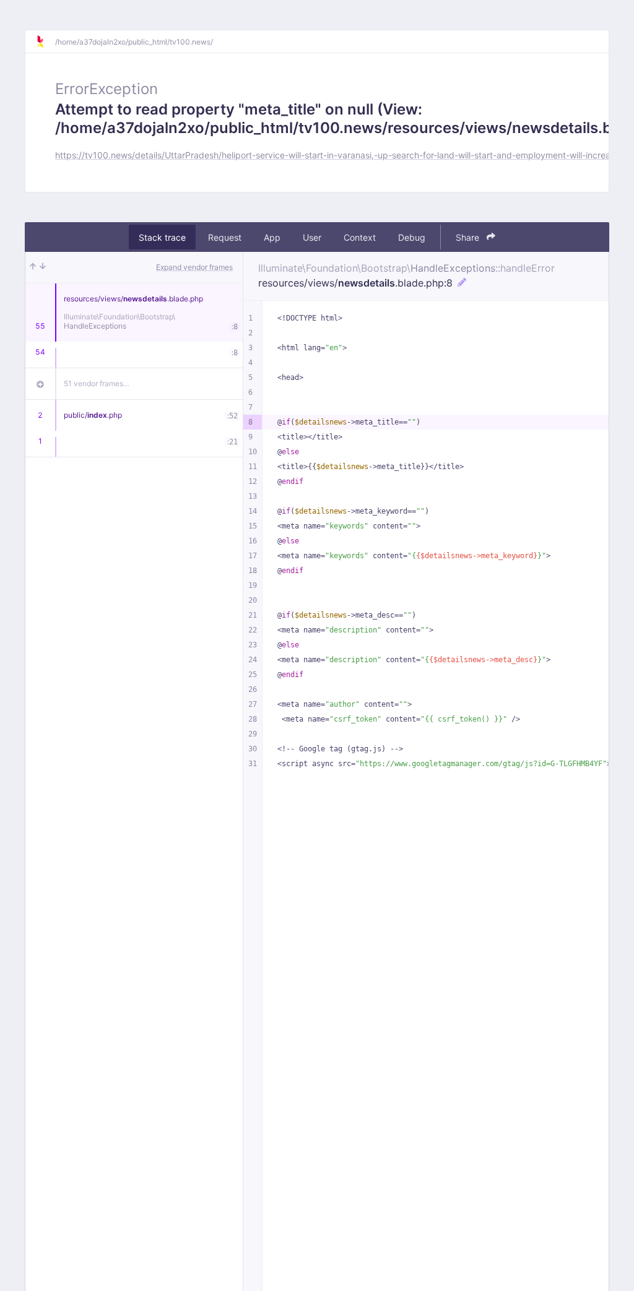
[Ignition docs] (45, 41)
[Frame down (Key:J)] (42, 267)
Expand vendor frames (194, 267)
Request (224, 237)
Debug (411, 237)
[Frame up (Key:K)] (33, 267)
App (272, 237)
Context (360, 237)
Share (469, 237)
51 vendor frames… (96, 383)
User (312, 237)
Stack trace (162, 237)
